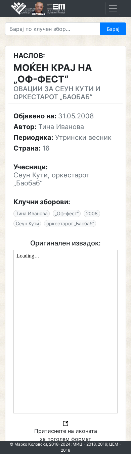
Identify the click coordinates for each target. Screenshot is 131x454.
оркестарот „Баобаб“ (70, 223)
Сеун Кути (27, 223)
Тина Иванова (32, 213)
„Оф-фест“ (67, 213)
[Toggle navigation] (112, 8)
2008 (92, 213)
